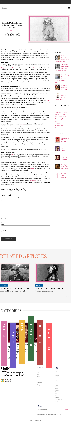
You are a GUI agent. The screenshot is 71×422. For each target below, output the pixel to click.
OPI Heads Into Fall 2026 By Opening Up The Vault (65, 157)
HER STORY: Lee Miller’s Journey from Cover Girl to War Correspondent (14, 289)
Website (3, 230)
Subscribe (66, 409)
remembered (32, 180)
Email (3, 224)
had (48, 100)
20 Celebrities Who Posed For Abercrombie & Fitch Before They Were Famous (62, 68)
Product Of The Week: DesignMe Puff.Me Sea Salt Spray (64, 175)
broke (20, 141)
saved (27, 112)
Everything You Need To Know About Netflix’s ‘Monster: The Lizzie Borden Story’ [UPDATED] (64, 166)
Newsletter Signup (5, 2)
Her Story (4, 285)
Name (3, 219)
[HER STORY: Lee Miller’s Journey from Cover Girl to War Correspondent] (15, 273)
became (22, 124)
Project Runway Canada (60, 116)
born (34, 68)
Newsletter (57, 123)
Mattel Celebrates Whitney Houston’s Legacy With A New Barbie (64, 148)
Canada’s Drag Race (60, 119)
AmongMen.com (59, 125)
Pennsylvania (15, 68)
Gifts (56, 121)
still (12, 154)
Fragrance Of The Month (61, 112)
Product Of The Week (60, 114)
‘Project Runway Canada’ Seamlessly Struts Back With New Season (62, 78)
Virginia (3, 68)
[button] (5, 34)
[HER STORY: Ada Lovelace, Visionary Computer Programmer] (50, 273)
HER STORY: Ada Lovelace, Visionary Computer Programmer (49, 289)
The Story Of (58, 110)
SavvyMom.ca (58, 128)
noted (30, 80)
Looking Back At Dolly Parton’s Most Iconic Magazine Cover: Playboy (65, 139)
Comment (4, 201)
